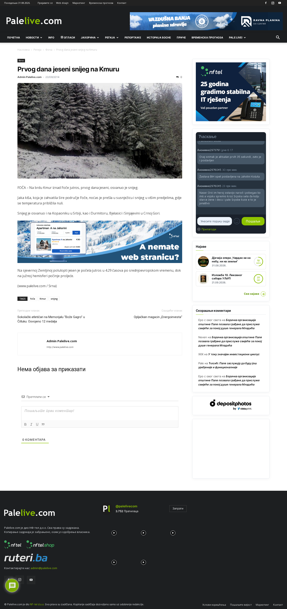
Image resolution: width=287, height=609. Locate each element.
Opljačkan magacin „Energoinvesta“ (158, 317)
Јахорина (88, 37)
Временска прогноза (101, 2)
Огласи (69, 37)
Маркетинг (78, 2)
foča (32, 298)
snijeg (54, 298)
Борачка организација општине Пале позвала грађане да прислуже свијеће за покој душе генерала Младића (229, 324)
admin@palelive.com (44, 568)
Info (51, 37)
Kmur (43, 298)
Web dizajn (62, 2)
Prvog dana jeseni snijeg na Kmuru (68, 69)
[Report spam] (262, 150)
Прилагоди (208, 229)
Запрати (177, 508)
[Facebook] (266, 3)
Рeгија (110, 37)
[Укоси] (31, 424)
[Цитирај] (43, 424)
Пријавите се (45, 2)
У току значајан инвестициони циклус (234, 354)
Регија (37, 49)
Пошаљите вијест (241, 604)
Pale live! (235, 37)
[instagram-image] (114, 532)
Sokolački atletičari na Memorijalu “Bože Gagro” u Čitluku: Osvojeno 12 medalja (51, 319)
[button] (278, 38)
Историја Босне (159, 37)
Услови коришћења (214, 604)
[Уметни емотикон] (237, 221)
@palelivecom (126, 506)
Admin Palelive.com (29, 77)
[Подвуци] (37, 424)
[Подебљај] (25, 424)
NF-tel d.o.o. (37, 604)
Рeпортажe (133, 37)
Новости (32, 37)
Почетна (13, 37)
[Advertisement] (231, 448)
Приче (181, 37)
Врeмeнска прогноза (207, 37)
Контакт (121, 2)
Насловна (23, 49)
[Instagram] (273, 3)
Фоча (48, 49)
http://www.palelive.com (60, 347)
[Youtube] (279, 3)
